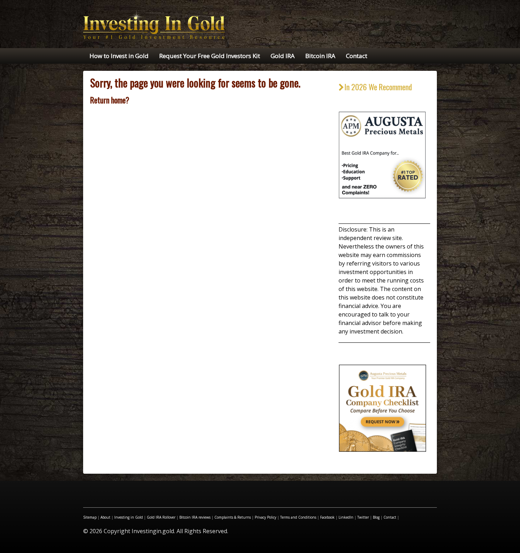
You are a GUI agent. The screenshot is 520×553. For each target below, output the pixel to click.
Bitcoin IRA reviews (194, 517)
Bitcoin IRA (320, 56)
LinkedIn (346, 517)
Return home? (109, 100)
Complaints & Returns (232, 517)
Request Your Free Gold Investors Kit (209, 56)
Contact (356, 56)
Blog (376, 517)
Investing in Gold (128, 517)
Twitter (363, 517)
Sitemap (90, 517)
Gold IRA (283, 56)
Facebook (327, 517)
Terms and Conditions (298, 517)
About (105, 517)
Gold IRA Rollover (161, 517)
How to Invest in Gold (119, 56)
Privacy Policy (265, 517)
